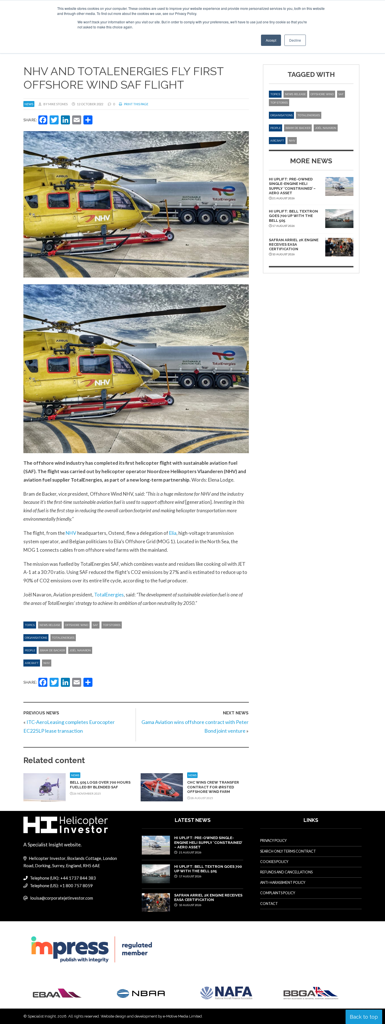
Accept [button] (271, 40)
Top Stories (111, 625)
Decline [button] (295, 40)
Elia (172, 533)
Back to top (364, 1017)
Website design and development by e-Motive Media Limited (151, 1016)
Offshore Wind (76, 625)
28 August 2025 (201, 798)
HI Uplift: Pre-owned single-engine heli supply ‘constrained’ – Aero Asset (292, 186)
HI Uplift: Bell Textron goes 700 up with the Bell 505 (293, 216)
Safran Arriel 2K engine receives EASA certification (293, 244)
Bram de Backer (52, 650)
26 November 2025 (87, 793)
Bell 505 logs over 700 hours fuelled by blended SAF (100, 784)
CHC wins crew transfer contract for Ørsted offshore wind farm (213, 787)
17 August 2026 (190, 876)
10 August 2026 (190, 905)
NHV (71, 533)
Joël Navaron (80, 650)
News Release (49, 625)
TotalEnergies (109, 595)
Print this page (135, 104)
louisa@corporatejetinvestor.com (61, 897)
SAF (95, 625)
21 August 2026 (190, 852)
